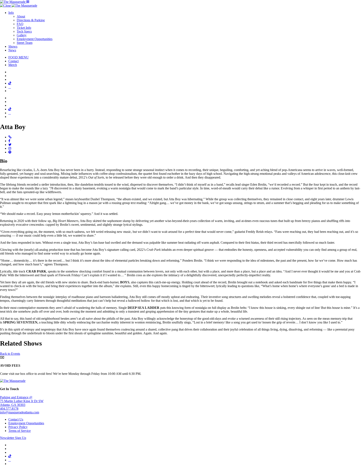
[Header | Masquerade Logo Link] (13, 2)
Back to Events (10, 353)
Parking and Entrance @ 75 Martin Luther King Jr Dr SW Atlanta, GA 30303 (21, 401)
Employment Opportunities (34, 39)
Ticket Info (24, 27)
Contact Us (15, 419)
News (12, 50)
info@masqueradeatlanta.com (19, 412)
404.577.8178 (9, 408)
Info (11, 12)
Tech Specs (24, 31)
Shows (12, 46)
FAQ (20, 24)
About (21, 16)
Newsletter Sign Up (13, 438)
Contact (13, 61)
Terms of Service (19, 430)
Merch (12, 65)
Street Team (24, 42)
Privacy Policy (18, 427)
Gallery (22, 35)
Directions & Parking (31, 20)
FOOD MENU (18, 57)
